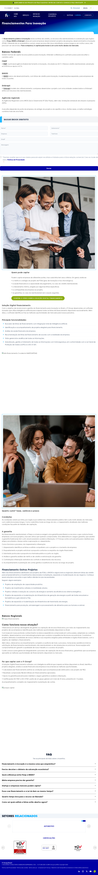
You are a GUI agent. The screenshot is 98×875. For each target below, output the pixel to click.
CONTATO (88, 15)
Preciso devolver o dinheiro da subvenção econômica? (25, 769)
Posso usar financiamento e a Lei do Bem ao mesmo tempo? (27, 791)
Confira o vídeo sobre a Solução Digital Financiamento (38, 298)
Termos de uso (33, 867)
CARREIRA (78, 15)
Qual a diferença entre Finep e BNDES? (18, 775)
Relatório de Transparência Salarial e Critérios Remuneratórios (69, 867)
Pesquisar (76, 8)
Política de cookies (22, 867)
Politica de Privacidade (9, 867)
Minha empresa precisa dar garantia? (18, 780)
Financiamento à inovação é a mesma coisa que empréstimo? (28, 764)
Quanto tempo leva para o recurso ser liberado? (22, 796)
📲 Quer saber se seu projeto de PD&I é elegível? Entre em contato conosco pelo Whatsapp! (47, 3)
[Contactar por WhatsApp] (94, 871)
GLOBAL (16, 8)
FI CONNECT (9, 8)
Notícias (70, 15)
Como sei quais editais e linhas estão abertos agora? (24, 802)
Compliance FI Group (44, 867)
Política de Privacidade (16, 160)
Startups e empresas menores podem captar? (21, 785)
